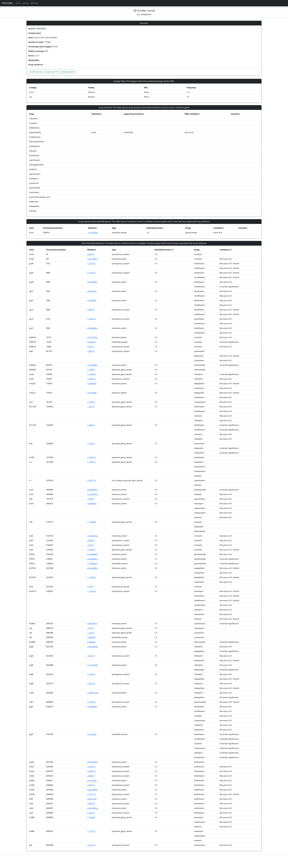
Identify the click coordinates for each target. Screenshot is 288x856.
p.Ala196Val (92, 623)
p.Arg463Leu (92, 536)
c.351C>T (91, 785)
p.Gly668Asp (92, 328)
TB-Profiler (7, 3)
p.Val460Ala (92, 706)
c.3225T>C (91, 379)
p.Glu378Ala (92, 789)
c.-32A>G (91, 443)
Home (18, 3)
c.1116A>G (91, 591)
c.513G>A (91, 263)
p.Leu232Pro (92, 494)
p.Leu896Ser (92, 554)
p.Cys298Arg (92, 365)
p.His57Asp (93, 232)
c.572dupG (91, 734)
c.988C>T (91, 776)
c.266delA (91, 637)
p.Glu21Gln (92, 291)
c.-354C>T (91, 549)
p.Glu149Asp (92, 808)
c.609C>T (91, 540)
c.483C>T (91, 803)
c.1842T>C (91, 319)
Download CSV (36, 72)
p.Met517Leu (92, 693)
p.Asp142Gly (92, 665)
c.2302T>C (91, 702)
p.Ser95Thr (92, 300)
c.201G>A (91, 683)
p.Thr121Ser (92, 337)
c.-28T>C (90, 406)
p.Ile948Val (92, 383)
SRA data (34, 3)
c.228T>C (91, 813)
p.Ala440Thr (92, 489)
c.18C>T (90, 586)
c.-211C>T (91, 831)
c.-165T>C (91, 402)
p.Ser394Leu (92, 646)
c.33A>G (90, 499)
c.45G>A (90, 254)
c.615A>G (91, 845)
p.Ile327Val (92, 799)
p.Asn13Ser (92, 780)
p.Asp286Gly (92, 568)
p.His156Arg (92, 259)
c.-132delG (91, 522)
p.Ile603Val (92, 503)
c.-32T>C (90, 633)
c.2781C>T (91, 766)
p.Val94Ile (91, 642)
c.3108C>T (91, 771)
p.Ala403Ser (92, 282)
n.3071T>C (91, 480)
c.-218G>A (91, 374)
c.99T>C (90, 346)
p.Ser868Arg (92, 559)
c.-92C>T (90, 628)
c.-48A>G (91, 425)
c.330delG (91, 342)
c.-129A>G (91, 577)
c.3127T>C (91, 794)
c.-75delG (91, 817)
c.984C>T (91, 309)
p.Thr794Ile (92, 393)
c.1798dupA (92, 563)
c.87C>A (90, 545)
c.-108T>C (91, 369)
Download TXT (52, 72)
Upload (25, 3)
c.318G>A (91, 674)
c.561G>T (91, 656)
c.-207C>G (91, 457)
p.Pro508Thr (92, 762)
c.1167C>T (91, 273)
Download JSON (68, 72)
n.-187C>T (91, 462)
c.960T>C (91, 351)
